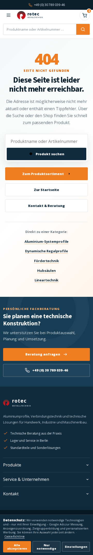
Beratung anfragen (42, 354)
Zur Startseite (46, 189)
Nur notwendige (46, 546)
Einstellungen (76, 547)
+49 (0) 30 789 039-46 (50, 370)
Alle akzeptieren (17, 546)
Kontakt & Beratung (46, 205)
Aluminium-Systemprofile (47, 241)
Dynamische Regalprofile (46, 251)
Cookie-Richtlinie (14, 536)
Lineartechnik (47, 280)
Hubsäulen (46, 270)
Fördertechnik (46, 260)
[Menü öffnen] (8, 15)
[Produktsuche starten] (83, 29)
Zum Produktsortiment (43, 173)
